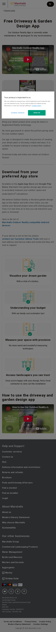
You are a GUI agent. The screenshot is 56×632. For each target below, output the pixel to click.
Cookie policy (36, 106)
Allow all (37, 113)
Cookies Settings (17, 112)
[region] (28, 105)
